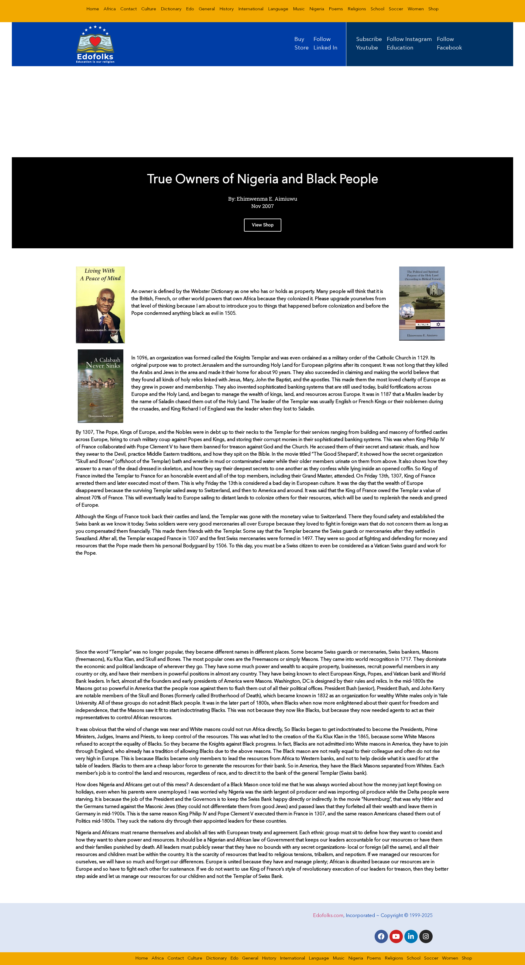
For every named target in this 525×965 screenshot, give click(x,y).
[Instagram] (426, 936)
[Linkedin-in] (411, 936)
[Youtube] (396, 936)
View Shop (262, 225)
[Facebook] (381, 936)
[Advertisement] (262, 111)
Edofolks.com (328, 915)
